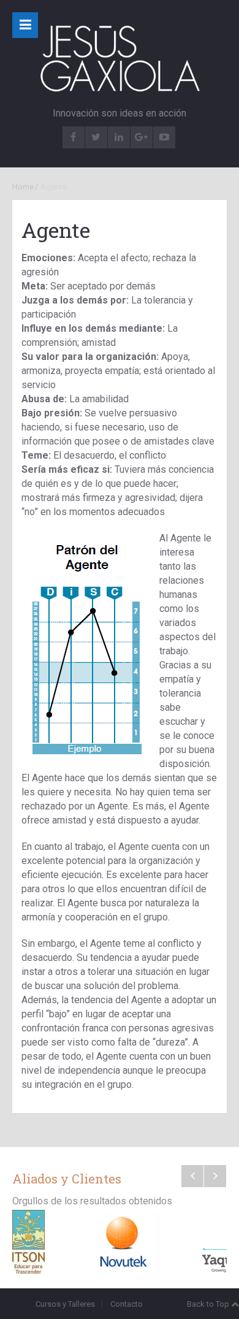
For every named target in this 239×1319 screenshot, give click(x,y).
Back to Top (208, 1304)
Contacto (126, 1304)
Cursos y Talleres (65, 1304)
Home (23, 186)
